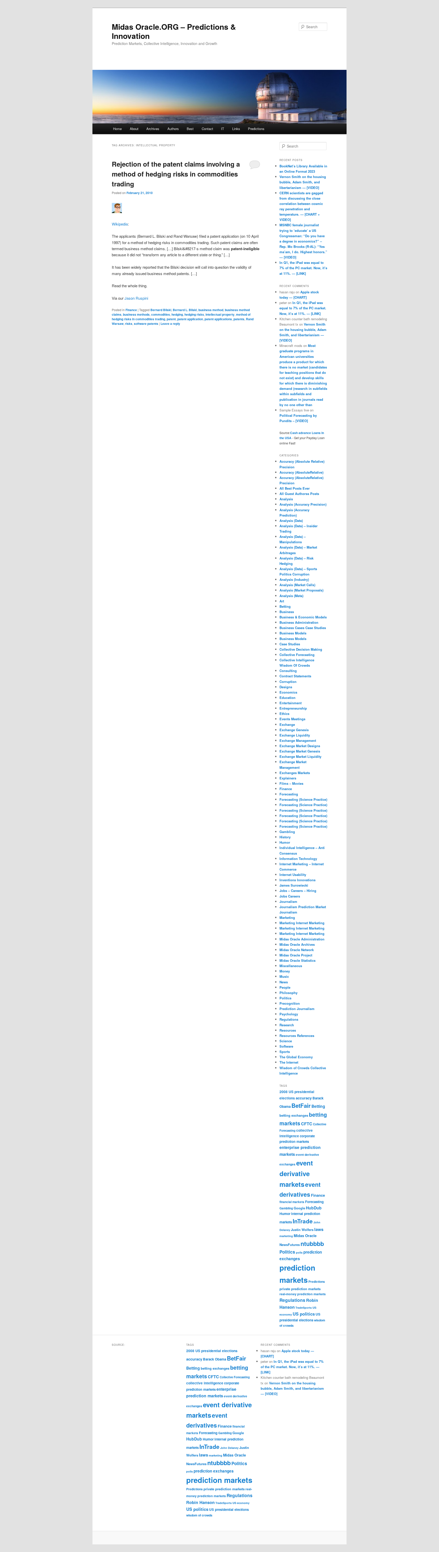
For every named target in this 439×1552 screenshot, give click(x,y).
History (285, 837)
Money (284, 971)
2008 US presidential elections (212, 1350)
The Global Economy (296, 1056)
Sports (284, 1051)
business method (210, 310)
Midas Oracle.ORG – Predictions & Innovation (174, 31)
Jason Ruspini (136, 298)
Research (286, 1024)
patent (171, 319)
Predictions (256, 128)
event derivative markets (296, 1173)
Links (236, 128)
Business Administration (298, 622)
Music (284, 976)
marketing (286, 1236)
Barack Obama (214, 1359)
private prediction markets (300, 1288)
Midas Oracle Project (295, 955)
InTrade (303, 1221)
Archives (152, 128)
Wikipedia (120, 224)
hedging (177, 314)
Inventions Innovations (297, 879)
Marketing (287, 917)
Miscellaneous (290, 965)
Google (299, 1208)
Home (117, 128)
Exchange (287, 724)
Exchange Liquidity (294, 735)
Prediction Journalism (297, 1008)
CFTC (306, 1124)
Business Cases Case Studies (302, 627)
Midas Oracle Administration (301, 939)
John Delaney (229, 1448)
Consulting (288, 670)
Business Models (292, 633)
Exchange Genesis (294, 729)
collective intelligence (204, 1383)
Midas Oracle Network (296, 949)
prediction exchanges (214, 1471)
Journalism (288, 901)
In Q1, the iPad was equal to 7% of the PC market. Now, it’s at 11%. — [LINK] (303, 268)
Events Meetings (292, 718)
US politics (304, 1314)
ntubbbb (312, 1243)
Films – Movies (291, 783)
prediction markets (219, 1480)
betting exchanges (293, 1115)
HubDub (314, 1208)
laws (318, 1229)
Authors (173, 128)
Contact (207, 128)
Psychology (288, 1014)
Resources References (296, 1035)
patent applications (218, 319)
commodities (160, 314)
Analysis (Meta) (291, 595)
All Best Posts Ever (294, 488)
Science (285, 1040)
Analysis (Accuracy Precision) (302, 504)
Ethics (284, 713)
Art (281, 601)
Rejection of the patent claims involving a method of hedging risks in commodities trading (176, 173)
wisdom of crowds (199, 1515)
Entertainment (290, 702)
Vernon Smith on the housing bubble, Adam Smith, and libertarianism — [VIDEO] (302, 182)
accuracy (304, 1098)
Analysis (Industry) (294, 579)
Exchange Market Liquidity (300, 756)
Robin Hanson (200, 1502)
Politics (285, 998)
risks (128, 323)
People (284, 987)
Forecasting (288, 794)
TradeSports (303, 1307)
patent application (190, 319)
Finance (131, 310)
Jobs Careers (289, 896)
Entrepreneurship (293, 708)
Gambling (287, 831)
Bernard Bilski (160, 310)
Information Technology (298, 858)
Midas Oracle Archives (297, 944)
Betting (285, 606)
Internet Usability (292, 874)
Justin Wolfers (302, 1229)
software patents (146, 323)
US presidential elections (229, 1509)
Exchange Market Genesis (299, 751)
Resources (287, 1030)
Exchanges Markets (294, 772)
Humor (284, 842)
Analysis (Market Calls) (297, 584)
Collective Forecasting (297, 654)
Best (190, 128)
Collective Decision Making (300, 649)
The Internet (288, 1062)
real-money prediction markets (302, 1294)
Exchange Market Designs (299, 745)
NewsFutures (289, 1244)
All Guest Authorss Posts (299, 493)
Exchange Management (297, 740)
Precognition (289, 1003)
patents (238, 319)
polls (299, 1252)
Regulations (288, 1019)
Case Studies (289, 644)
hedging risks (194, 314)
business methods (136, 314)
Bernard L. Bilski (185, 310)
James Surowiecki (293, 885)
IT (222, 128)
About (134, 128)
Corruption (287, 681)
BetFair (301, 1105)
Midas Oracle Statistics (297, 960)
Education (287, 697)
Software (286, 1046)
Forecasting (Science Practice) (303, 799)
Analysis (286, 499)
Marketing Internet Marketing (301, 922)
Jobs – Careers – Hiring (297, 890)
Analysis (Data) (291, 520)
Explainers (287, 778)
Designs (285, 686)
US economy (240, 1503)
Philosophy (288, 992)
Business (286, 611)
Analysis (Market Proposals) (301, 590)
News (283, 982)
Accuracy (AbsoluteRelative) (301, 472)
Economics (288, 692)
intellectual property (220, 314)
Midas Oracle (305, 1235)
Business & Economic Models (303, 617)
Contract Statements (295, 676)
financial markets (291, 1202)
